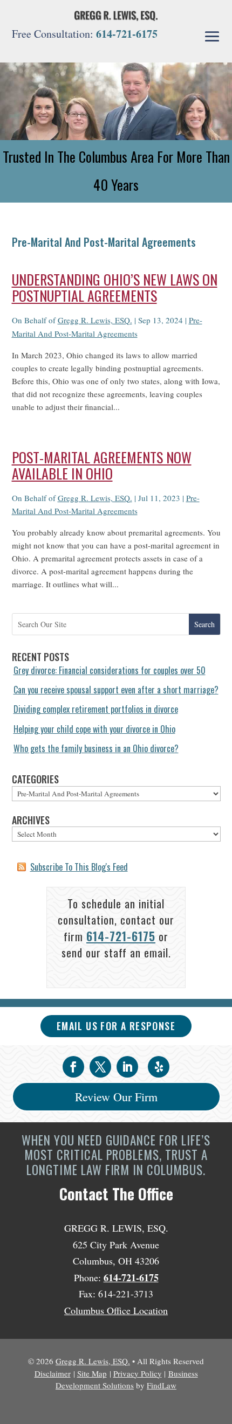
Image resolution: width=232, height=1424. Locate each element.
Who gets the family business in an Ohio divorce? (96, 748)
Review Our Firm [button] (116, 1097)
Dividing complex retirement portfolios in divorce (95, 709)
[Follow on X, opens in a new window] (100, 1067)
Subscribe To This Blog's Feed (79, 866)
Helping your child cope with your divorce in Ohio (94, 729)
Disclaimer (53, 1373)
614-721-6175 (127, 33)
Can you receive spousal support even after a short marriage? (116, 689)
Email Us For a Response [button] (116, 1026)
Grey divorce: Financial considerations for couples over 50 (109, 670)
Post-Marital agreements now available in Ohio (102, 465)
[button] (212, 36)
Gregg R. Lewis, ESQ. (95, 320)
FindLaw (161, 1385)
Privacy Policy (137, 1373)
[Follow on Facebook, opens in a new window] (73, 1067)
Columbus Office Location (116, 1310)
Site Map (92, 1373)
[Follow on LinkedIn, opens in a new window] (127, 1067)
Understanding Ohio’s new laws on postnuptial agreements (114, 287)
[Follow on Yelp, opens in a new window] (158, 1067)
